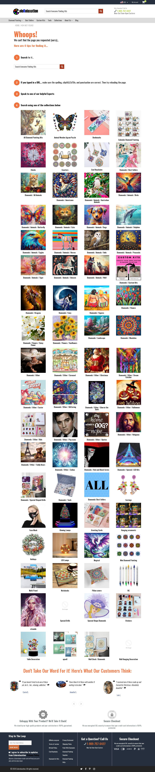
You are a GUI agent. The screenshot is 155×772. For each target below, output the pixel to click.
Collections (58, 20)
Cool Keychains (53, 751)
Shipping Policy (67, 744)
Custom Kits (41, 20)
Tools (50, 20)
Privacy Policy (32, 755)
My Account (135, 2)
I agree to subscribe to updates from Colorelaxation (24, 754)
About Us (68, 20)
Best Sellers (29, 20)
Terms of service (54, 744)
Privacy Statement (68, 740)
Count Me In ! (14, 747)
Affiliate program (54, 740)
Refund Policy (53, 748)
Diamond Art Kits (54, 759)
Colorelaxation (21, 768)
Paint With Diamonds (69, 748)
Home (17, 25)
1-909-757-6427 (123, 10)
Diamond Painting (15, 20)
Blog (76, 20)
